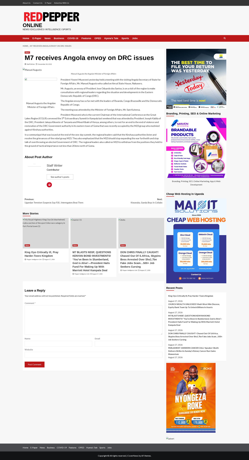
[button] (224, 38)
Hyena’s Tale (111, 38)
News (47, 38)
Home (26, 38)
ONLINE (32, 25)
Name (27, 338)
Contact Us (37, 3)
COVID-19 (72, 38)
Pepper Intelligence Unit (34, 259)
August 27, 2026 (49, 259)
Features (86, 38)
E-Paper (48, 3)
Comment (30, 303)
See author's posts (60, 176)
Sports (125, 38)
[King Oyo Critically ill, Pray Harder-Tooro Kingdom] (46, 233)
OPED (97, 38)
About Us (26, 3)
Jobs (135, 38)
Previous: (54, 201)
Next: (146, 201)
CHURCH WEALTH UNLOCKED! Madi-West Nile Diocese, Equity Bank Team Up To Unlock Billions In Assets (194, 305)
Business (59, 38)
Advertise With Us (61, 3)
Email (97, 338)
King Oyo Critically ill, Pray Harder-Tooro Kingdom (190, 296)
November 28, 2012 (45, 64)
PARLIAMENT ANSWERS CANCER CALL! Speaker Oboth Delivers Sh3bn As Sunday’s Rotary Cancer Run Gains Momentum (193, 351)
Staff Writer (31, 64)
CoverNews (133, 455)
